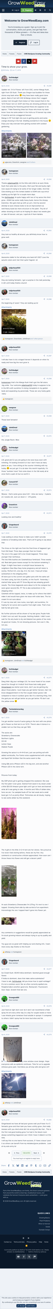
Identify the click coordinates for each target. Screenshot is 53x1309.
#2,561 (49, 86)
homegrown (6, 382)
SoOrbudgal (9, 197)
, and (19, 660)
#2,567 (49, 356)
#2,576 (49, 717)
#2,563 (49, 230)
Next (35, 1153)
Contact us (7, 1242)
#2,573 (49, 513)
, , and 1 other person (24, 339)
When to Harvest (44, 1224)
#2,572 (49, 490)
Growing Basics (44, 1218)
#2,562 (49, 179)
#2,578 (49, 1006)
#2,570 (49, 436)
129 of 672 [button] (26, 1153)
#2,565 (49, 276)
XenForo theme (33, 1252)
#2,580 (49, 1120)
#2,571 (49, 456)
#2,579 (49, 1034)
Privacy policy (32, 1242)
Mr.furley (6, 70)
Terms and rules (19, 1242)
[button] (40, 10)
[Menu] (3, 10)
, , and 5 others (20, 162)
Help (40, 1242)
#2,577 (49, 969)
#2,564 (49, 253)
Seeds (48, 1227)
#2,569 (49, 416)
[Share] (44, 85)
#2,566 (49, 299)
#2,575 (49, 678)
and (13, 952)
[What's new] (45, 10)
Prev (17, 1153)
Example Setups (44, 1230)
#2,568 (49, 378)
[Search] (50, 10)
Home (46, 1242)
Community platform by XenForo (24, 1250)
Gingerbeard (6, 687)
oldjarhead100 (13, 183)
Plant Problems (45, 1221)
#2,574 (49, 533)
